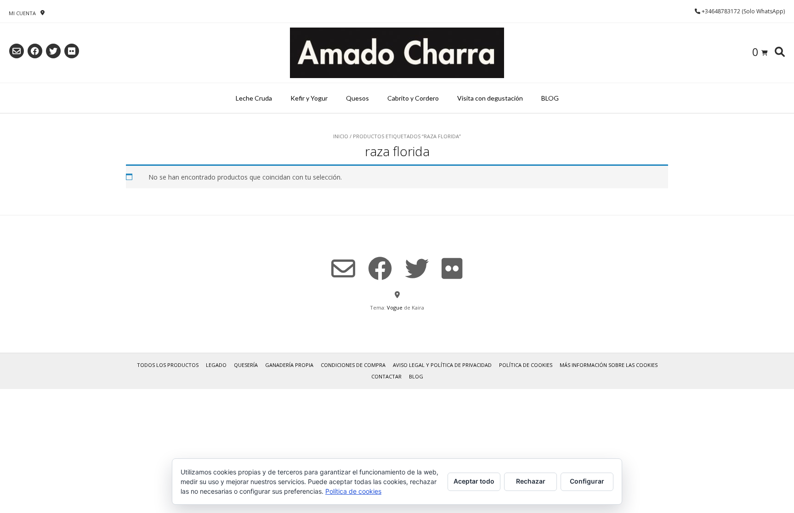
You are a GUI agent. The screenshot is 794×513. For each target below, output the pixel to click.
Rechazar (530, 481)
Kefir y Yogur (309, 98)
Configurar (587, 481)
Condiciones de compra (353, 364)
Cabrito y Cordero (413, 98)
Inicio (340, 136)
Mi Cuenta (22, 13)
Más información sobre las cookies (609, 364)
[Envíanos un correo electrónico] (16, 51)
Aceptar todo (474, 481)
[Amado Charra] (397, 53)
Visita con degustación (490, 98)
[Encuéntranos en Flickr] (71, 51)
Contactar (386, 376)
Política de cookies (525, 364)
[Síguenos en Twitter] (53, 51)
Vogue (395, 307)
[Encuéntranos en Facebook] (35, 51)
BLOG (550, 98)
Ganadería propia (289, 364)
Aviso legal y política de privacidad (442, 364)
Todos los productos (167, 364)
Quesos (357, 98)
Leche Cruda (254, 98)
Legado (216, 364)
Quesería (246, 364)
